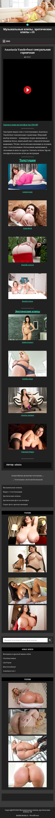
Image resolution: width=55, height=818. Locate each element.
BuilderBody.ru (22, 815)
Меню (8, 41)
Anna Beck (27, 228)
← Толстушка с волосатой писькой (27, 479)
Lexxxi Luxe (27, 192)
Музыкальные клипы (12, 487)
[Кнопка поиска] (27, 25)
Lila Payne (7, 662)
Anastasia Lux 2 (9, 671)
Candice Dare (27, 379)
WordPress (34, 815)
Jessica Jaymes (27, 415)
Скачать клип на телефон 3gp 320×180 (20, 125)
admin (18, 464)
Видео (28, 57)
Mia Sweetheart (9, 667)
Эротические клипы (27, 311)
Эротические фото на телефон (16, 500)
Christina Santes (9, 658)
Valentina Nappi (27, 452)
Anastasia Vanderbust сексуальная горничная (27, 51)
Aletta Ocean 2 (27, 342)
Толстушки (27, 160)
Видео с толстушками (12, 492)
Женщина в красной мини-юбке (17, 654)
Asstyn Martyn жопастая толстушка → (27, 475)
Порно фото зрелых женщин (15, 504)
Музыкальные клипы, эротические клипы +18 (27, 31)
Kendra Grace (27, 301)
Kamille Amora (27, 265)
